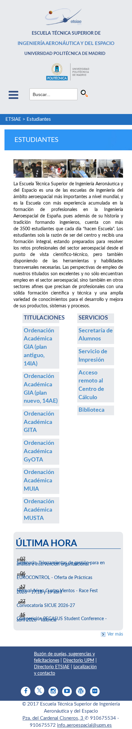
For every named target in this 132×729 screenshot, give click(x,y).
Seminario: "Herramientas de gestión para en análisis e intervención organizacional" (61, 564)
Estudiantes (39, 119)
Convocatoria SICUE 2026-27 (46, 605)
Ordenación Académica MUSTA (39, 510)
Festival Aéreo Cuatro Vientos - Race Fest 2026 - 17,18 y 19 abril (57, 591)
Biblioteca (91, 410)
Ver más (115, 634)
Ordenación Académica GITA (39, 422)
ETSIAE (13, 119)
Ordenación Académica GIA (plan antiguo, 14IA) (39, 347)
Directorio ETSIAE (52, 667)
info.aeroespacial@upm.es (84, 725)
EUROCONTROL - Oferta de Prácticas (54, 577)
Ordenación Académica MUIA (39, 481)
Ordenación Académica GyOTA (39, 451)
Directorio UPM (78, 660)
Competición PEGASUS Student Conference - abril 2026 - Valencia (62, 619)
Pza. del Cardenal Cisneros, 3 (53, 718)
